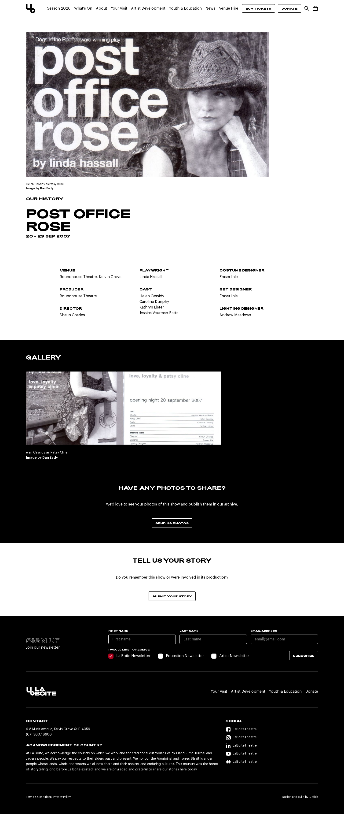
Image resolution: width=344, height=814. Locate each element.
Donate (289, 8)
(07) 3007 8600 (39, 734)
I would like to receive (129, 649)
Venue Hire (228, 8)
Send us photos (172, 523)
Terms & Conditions (38, 796)
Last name (188, 630)
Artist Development (148, 8)
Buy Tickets (258, 8)
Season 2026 (58, 8)
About (101, 8)
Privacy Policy (62, 796)
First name (118, 630)
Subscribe (303, 655)
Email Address (264, 630)
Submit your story (172, 596)
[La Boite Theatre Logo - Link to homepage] (30, 8)
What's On (83, 8)
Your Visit (119, 8)
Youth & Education (185, 8)
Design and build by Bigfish (300, 796)
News (210, 8)
